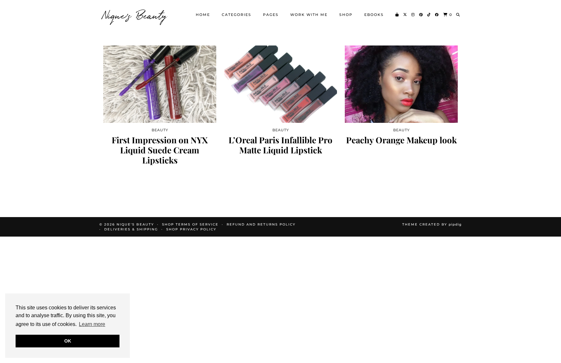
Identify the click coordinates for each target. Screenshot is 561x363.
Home (203, 14)
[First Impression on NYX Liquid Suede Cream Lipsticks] (159, 84)
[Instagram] (413, 14)
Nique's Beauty (135, 14)
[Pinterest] (421, 14)
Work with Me (309, 14)
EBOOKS (374, 14)
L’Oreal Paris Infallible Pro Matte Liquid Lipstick (280, 145)
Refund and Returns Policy (261, 224)
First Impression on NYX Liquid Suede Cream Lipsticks (160, 150)
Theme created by (432, 224)
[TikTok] (429, 14)
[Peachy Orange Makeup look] (401, 84)
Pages (271, 14)
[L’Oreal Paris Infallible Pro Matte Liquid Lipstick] (280, 84)
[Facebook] (437, 14)
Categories (236, 14)
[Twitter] (405, 14)
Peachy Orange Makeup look (401, 140)
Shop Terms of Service (190, 224)
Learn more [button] (92, 324)
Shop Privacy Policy (191, 229)
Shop (346, 14)
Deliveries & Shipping (131, 229)
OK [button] (67, 341)
